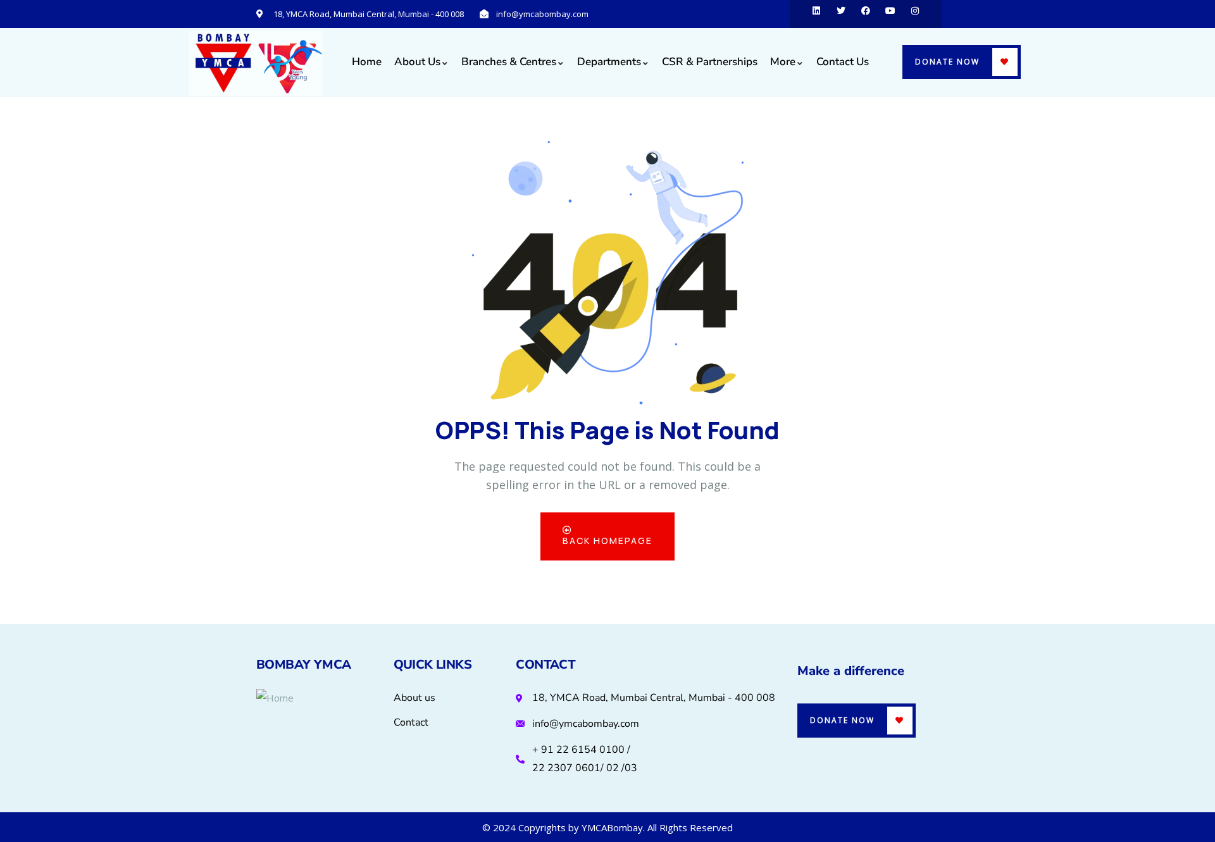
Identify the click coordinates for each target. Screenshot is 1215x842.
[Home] (256, 63)
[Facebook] (865, 13)
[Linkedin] (816, 13)
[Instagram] (915, 13)
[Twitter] (841, 13)
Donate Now (947, 61)
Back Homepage (607, 541)
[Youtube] (890, 13)
